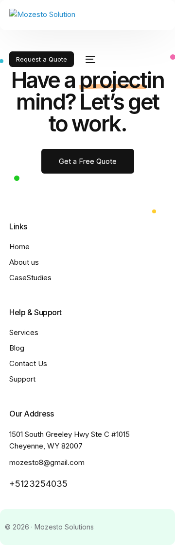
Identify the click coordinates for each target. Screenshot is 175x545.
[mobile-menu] (89, 59)
